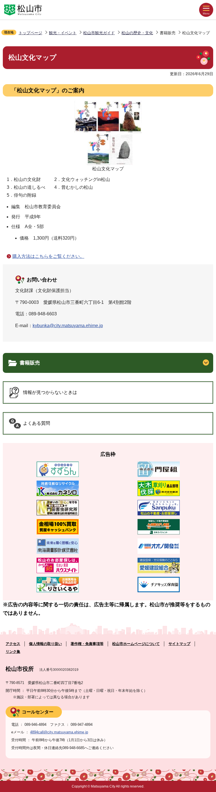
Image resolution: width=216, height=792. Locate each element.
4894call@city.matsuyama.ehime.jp (59, 732)
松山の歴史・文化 (137, 33)
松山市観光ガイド (99, 33)
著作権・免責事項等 (87, 644)
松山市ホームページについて (136, 644)
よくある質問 (36, 423)
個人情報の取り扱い (45, 644)
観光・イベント (62, 33)
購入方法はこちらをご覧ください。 (48, 256)
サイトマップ (179, 644)
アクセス (13, 644)
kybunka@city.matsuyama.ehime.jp (68, 325)
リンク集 (13, 651)
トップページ (30, 33)
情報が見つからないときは (50, 392)
